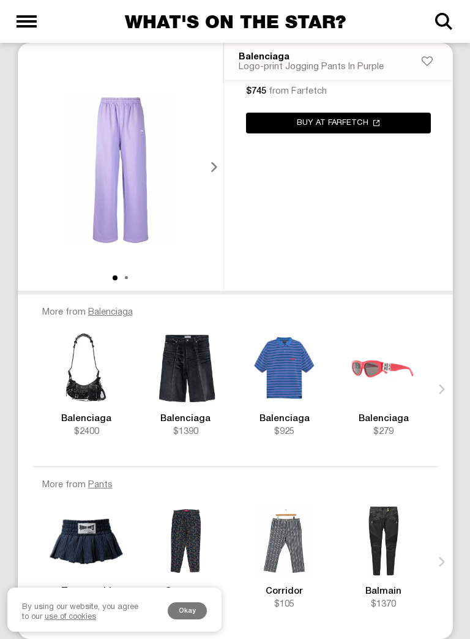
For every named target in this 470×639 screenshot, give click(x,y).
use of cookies (70, 617)
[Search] (443, 21)
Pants (100, 484)
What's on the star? (235, 21)
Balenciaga (264, 57)
